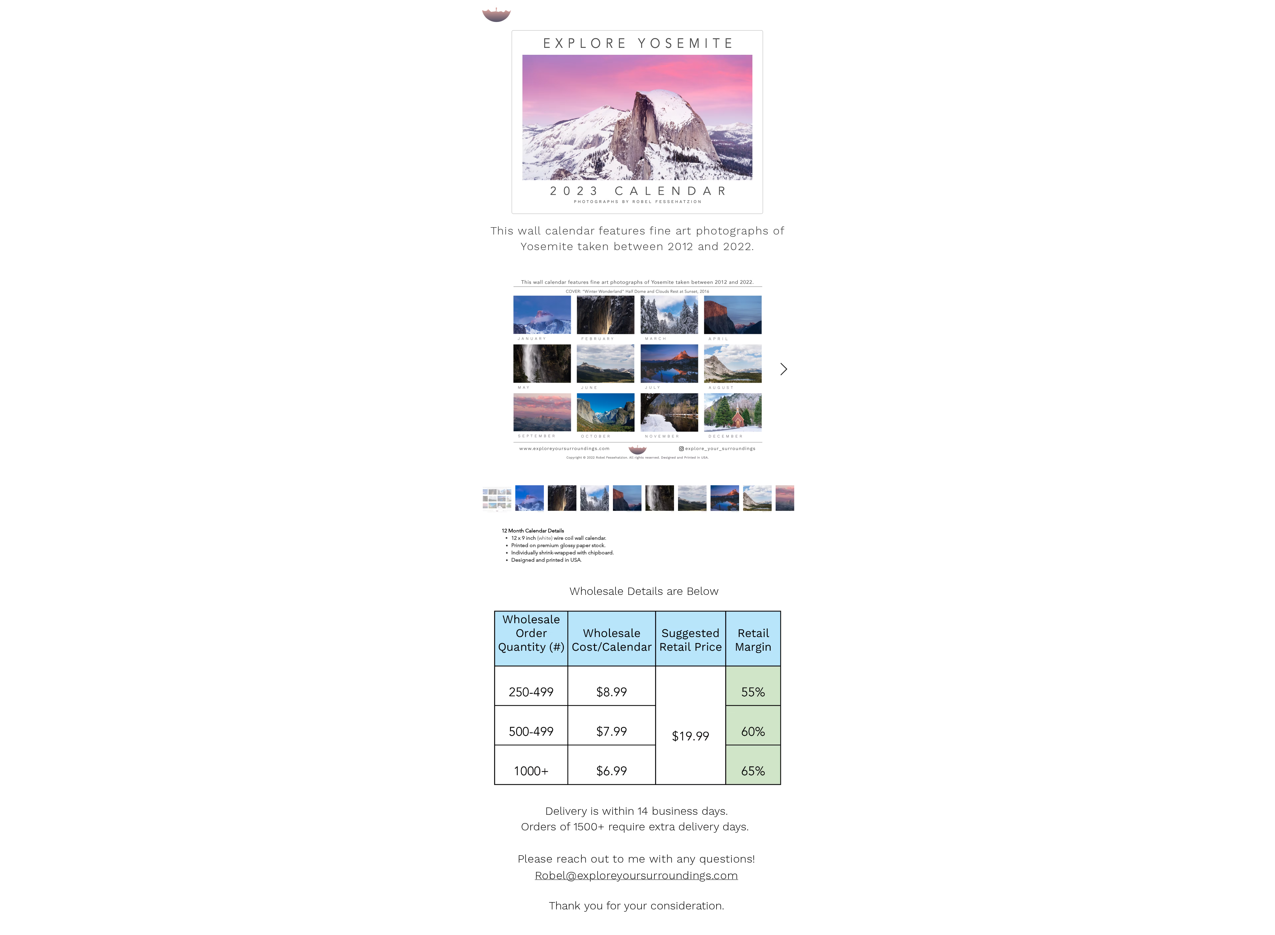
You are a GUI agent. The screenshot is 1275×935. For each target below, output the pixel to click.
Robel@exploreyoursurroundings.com (636, 875)
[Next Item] (784, 369)
